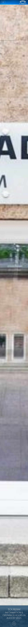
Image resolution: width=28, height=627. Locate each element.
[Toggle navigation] (3, 2)
